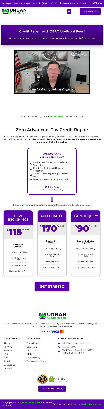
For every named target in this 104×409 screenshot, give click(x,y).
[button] (69, 11)
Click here (58, 116)
